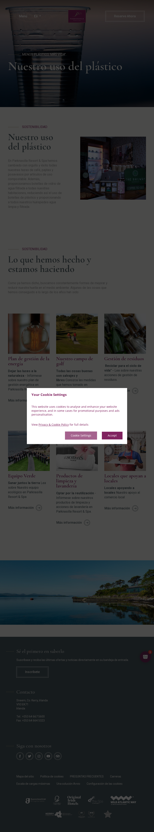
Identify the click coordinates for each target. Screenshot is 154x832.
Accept (112, 436)
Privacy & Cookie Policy (53, 424)
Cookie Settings (81, 436)
